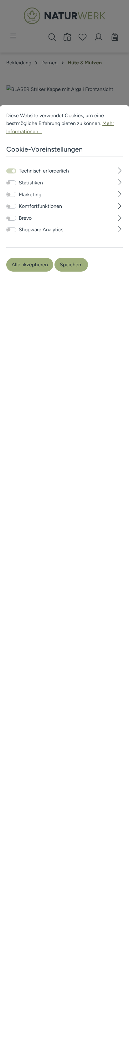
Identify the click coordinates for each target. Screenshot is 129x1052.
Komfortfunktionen (40, 206)
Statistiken (31, 183)
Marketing (30, 195)
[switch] (11, 182)
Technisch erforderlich (44, 171)
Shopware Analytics (41, 230)
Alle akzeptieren (30, 265)
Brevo (25, 218)
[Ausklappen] (120, 170)
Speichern (71, 265)
